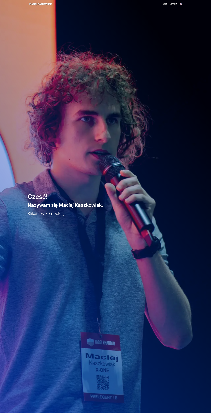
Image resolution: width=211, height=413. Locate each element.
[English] (181, 4)
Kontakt (173, 4)
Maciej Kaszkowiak (40, 3)
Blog (165, 4)
